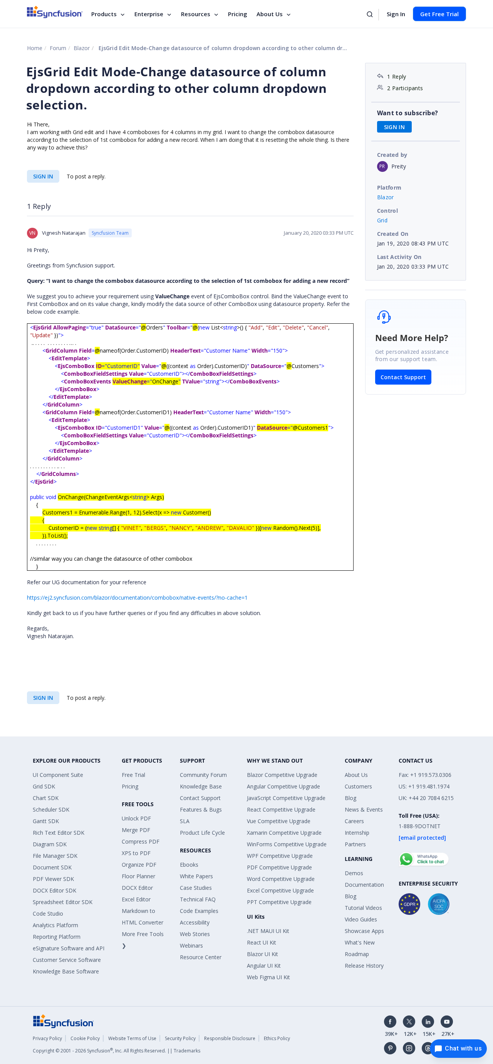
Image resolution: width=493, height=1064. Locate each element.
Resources (195, 14)
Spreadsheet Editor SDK (62, 902)
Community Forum (203, 774)
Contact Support (403, 377)
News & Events (364, 809)
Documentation (364, 884)
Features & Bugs (201, 809)
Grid (382, 220)
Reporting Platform (56, 936)
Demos (354, 873)
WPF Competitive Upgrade (280, 855)
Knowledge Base (201, 786)
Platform (389, 187)
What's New (360, 942)
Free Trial (133, 774)
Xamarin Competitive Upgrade (284, 832)
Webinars (191, 945)
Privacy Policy (47, 1038)
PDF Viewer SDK (53, 878)
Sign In (396, 14)
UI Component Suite (58, 774)
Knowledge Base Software (66, 971)
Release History (364, 965)
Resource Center (200, 957)
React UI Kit (261, 942)
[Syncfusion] (63, 1020)
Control (387, 210)
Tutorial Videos (363, 907)
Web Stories (195, 934)
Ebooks (189, 864)
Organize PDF (139, 864)
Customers (358, 786)
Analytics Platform (55, 925)
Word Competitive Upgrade (281, 878)
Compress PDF (140, 841)
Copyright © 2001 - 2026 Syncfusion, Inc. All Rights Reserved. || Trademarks (116, 1050)
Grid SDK (44, 786)
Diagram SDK (50, 844)
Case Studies (196, 887)
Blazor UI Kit (262, 954)
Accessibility (195, 922)
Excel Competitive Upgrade (280, 890)
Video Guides (361, 919)
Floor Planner (138, 876)
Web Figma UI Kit (268, 977)
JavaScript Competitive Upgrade (286, 798)
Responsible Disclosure (229, 1038)
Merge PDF (136, 830)
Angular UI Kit (264, 965)
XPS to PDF (136, 853)
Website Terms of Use (132, 1038)
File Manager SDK (55, 855)
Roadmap (357, 954)
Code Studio (48, 913)
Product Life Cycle (202, 832)
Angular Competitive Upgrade (283, 786)
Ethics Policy (277, 1038)
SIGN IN (43, 176)
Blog (350, 798)
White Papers (196, 876)
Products (104, 14)
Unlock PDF (136, 818)
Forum (58, 48)
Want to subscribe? (407, 113)
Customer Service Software (67, 959)
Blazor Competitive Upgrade (282, 774)
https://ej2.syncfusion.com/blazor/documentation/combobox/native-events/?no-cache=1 (137, 597)
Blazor (82, 48)
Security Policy (180, 1038)
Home (34, 48)
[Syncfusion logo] (55, 12)
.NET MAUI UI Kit (268, 931)
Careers (354, 821)
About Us (270, 14)
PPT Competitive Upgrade (279, 902)
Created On (393, 233)
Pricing (237, 14)
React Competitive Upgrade (281, 809)
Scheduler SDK (51, 809)
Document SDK (52, 867)
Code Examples (199, 910)
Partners (355, 844)
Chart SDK (46, 798)
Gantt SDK (46, 821)
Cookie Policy (85, 1038)
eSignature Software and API (68, 948)
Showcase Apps (364, 931)
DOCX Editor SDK (54, 890)
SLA (184, 821)
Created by (392, 154)
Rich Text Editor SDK (58, 832)
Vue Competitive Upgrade (278, 821)
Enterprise (148, 14)
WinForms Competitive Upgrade (287, 844)
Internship (357, 832)
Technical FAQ (198, 899)
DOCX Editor (137, 887)
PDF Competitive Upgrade (279, 867)
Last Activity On (399, 257)
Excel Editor (136, 899)
